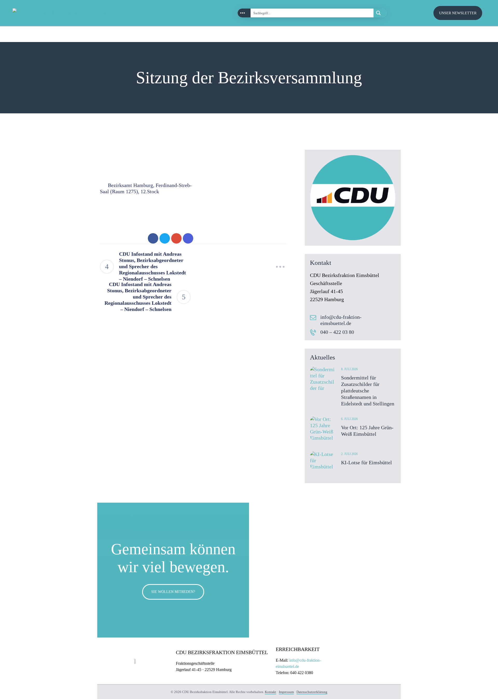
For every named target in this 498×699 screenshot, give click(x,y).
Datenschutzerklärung (311, 692)
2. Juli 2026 (349, 454)
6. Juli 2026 (349, 419)
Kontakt (270, 692)
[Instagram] (466, 34)
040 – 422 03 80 (337, 332)
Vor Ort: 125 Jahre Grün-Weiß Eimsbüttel (367, 431)
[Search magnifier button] (380, 13)
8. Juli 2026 (349, 369)
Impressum (286, 692)
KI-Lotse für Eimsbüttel (366, 462)
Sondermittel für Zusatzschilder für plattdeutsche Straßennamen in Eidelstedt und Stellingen (367, 390)
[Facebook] (477, 34)
